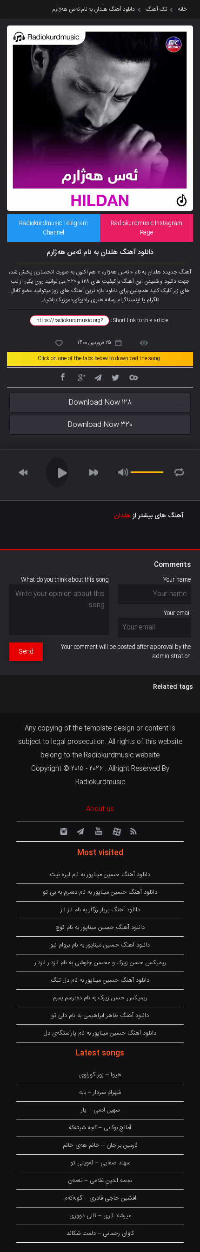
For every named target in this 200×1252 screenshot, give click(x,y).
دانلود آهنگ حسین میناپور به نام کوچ (100, 927)
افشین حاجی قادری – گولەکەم (100, 1198)
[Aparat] (115, 830)
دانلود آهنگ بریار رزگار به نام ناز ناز (100, 910)
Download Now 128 (100, 402)
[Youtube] (97, 830)
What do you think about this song (65, 580)
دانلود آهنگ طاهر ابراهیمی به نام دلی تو (100, 1015)
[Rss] (133, 830)
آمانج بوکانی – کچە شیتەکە (100, 1128)
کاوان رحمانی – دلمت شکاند (100, 1233)
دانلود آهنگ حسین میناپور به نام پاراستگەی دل (100, 1033)
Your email (177, 613)
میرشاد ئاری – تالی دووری (100, 1216)
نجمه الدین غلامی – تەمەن (100, 1181)
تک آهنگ (156, 9)
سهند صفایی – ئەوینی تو (100, 1163)
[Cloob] (133, 376)
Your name (177, 580)
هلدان (122, 515)
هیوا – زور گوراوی (100, 1075)
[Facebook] (62, 376)
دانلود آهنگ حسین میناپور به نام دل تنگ (100, 980)
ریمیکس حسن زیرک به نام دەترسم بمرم (100, 998)
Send (26, 652)
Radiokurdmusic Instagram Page (146, 228)
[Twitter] (115, 376)
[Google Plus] (80, 376)
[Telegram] (97, 376)
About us (100, 809)
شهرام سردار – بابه (100, 1092)
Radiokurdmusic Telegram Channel (53, 228)
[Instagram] (62, 830)
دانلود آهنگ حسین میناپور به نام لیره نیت (100, 875)
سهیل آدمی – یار (100, 1110)
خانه (182, 9)
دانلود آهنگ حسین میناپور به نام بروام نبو (100, 945)
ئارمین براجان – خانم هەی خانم (100, 1145)
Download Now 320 (100, 425)
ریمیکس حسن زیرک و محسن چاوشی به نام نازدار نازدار (100, 963)
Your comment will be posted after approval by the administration (126, 651)
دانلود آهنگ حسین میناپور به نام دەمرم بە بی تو (100, 892)
